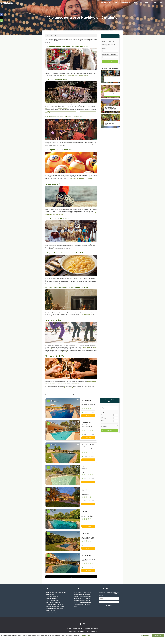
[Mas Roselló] (62, 497)
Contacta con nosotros (51, 612)
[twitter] (1, 17)
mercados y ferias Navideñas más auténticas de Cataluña (74, 75)
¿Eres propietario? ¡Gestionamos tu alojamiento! (56, 592)
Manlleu (94, 347)
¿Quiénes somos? (50, 594)
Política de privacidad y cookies (90, 628)
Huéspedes (103, 412)
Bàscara (60, 108)
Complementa (125, 2)
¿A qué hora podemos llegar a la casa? (82, 592)
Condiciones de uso (77, 628)
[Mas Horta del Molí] (62, 453)
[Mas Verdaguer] (62, 408)
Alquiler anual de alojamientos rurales (54, 608)
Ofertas (116, 2)
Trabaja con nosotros (50, 610)
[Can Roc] (62, 519)
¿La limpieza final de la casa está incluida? (82, 600)
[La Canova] (62, 475)
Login (155, 2)
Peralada (65, 108)
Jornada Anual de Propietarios (52, 600)
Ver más (75, 606)
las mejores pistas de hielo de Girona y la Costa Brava (66, 351)
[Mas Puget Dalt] (62, 563)
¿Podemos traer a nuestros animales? (82, 602)
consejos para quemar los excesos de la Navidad (65, 387)
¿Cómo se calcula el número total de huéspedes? (82, 594)
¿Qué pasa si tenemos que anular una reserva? (82, 596)
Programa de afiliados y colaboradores (54, 604)
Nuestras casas (106, 2)
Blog (141, 2)
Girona (84, 347)
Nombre (104, 48)
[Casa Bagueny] (62, 430)
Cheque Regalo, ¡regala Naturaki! (53, 602)
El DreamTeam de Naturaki (52, 596)
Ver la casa (88, 415)
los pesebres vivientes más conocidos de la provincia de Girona (61, 111)
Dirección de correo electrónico (109, 54)
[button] (75, 408)
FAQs (146, 2)
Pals (46, 108)
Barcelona (89, 347)
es (161, 2)
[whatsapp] (1, 20)
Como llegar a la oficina (51, 598)
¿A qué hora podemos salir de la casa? (82, 598)
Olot (52, 348)
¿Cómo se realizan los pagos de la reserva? (82, 604)
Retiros (135, 2)
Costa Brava (76, 383)
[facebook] (1, 14)
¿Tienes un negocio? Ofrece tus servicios (55, 606)
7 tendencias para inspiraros (86, 314)
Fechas (102, 405)
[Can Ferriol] (62, 541)
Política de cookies (86, 635)
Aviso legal (69, 628)
